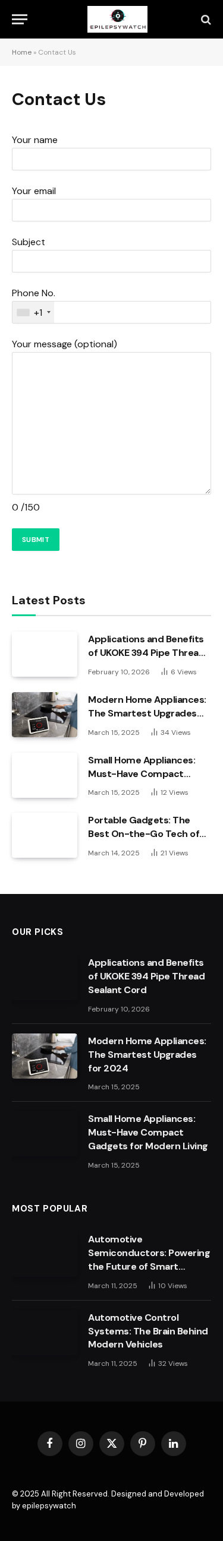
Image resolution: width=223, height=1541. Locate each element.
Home (22, 52)
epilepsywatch (49, 1506)
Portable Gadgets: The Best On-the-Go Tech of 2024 (143, 834)
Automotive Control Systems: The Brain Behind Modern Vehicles (148, 1331)
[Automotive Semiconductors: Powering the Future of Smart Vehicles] (44, 1254)
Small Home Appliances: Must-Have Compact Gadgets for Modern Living (148, 774)
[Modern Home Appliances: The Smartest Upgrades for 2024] (44, 714)
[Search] (205, 19)
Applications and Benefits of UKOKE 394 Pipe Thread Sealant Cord (146, 653)
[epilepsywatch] (117, 19)
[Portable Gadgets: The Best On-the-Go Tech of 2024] (44, 835)
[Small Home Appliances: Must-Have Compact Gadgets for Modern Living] (44, 775)
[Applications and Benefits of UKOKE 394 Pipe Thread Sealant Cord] (44, 654)
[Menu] (19, 19)
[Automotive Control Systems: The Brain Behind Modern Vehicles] (44, 1332)
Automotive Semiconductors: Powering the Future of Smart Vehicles (149, 1259)
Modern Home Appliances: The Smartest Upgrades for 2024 (147, 713)
